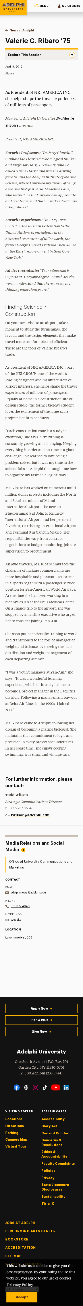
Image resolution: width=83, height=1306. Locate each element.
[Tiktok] (45, 1087)
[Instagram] (35, 1087)
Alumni (9, 73)
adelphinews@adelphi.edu (28, 892)
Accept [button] (22, 1297)
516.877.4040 (20, 906)
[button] (41, 6)
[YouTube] (55, 1087)
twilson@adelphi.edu (30, 814)
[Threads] (26, 1087)
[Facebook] (17, 1087)
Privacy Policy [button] (20, 1284)
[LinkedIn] (66, 1087)
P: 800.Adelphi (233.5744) (41, 1073)
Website (16, 919)
